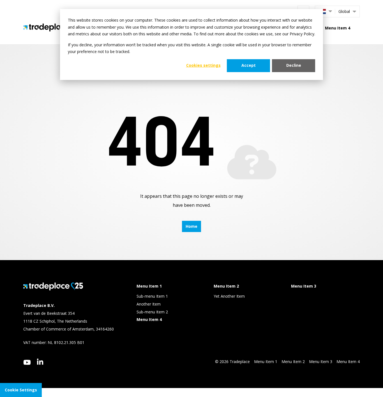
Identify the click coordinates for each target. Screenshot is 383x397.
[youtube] (27, 362)
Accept (248, 65)
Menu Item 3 (320, 361)
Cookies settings (203, 65)
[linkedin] (40, 362)
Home (191, 226)
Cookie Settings (21, 390)
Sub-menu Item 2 (152, 312)
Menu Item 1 (265, 361)
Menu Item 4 (337, 28)
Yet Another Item (229, 296)
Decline (293, 65)
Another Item (149, 304)
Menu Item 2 (293, 361)
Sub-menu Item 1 (152, 296)
